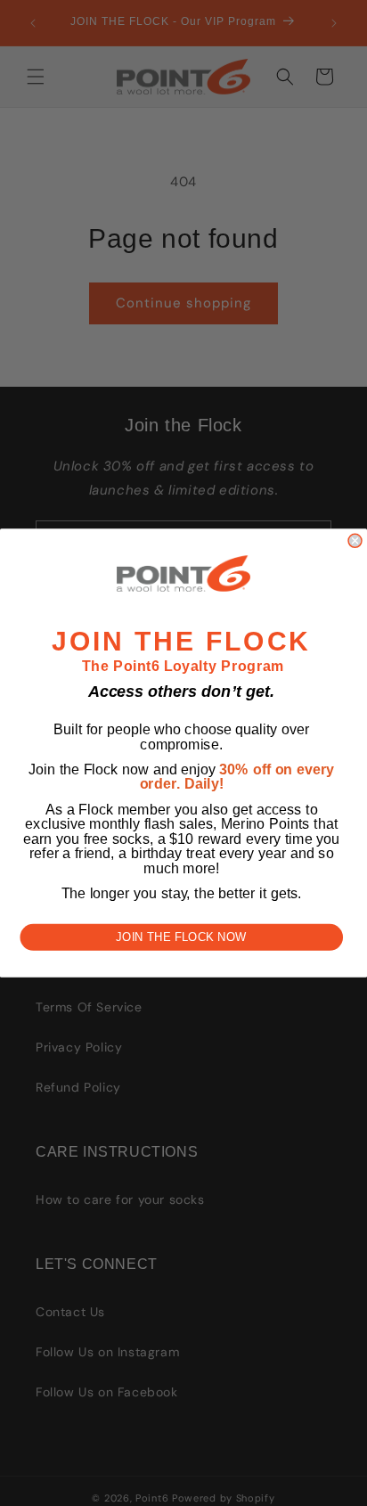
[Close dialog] (355, 540)
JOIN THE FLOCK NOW (181, 937)
